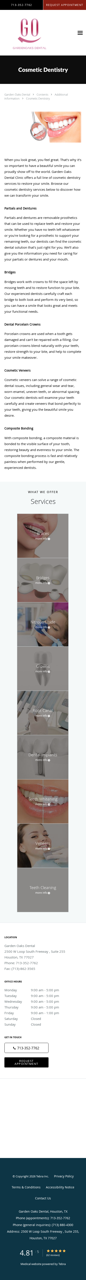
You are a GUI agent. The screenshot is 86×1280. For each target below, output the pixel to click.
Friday (31, 1013)
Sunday (22, 1024)
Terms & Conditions (26, 1187)
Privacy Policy (64, 1176)
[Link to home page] (37, 32)
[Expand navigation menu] (80, 33)
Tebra (62, 1264)
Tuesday (31, 995)
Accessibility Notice (60, 1187)
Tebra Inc (42, 1176)
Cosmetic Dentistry (38, 98)
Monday (31, 990)
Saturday (22, 1018)
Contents (43, 94)
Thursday (31, 1007)
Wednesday (31, 1001)
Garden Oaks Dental (17, 94)
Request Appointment (26, 1062)
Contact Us (43, 1198)
